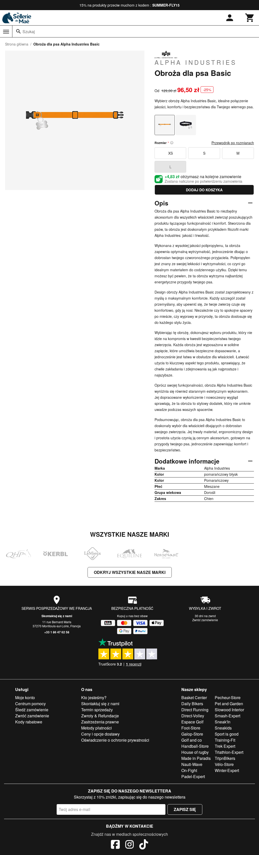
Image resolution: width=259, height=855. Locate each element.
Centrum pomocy (30, 703)
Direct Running (194, 710)
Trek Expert (225, 746)
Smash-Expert (227, 716)
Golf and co (191, 740)
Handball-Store (195, 746)
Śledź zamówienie (31, 710)
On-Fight (189, 770)
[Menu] (6, 32)
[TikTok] (144, 845)
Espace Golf (192, 722)
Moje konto (25, 697)
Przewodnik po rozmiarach (232, 142)
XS (170, 153)
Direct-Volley (192, 716)
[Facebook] (115, 845)
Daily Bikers (192, 703)
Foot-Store (190, 728)
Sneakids (223, 728)
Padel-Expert (193, 776)
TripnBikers (225, 758)
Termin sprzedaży (97, 710)
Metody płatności (96, 728)
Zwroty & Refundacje (100, 716)
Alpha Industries (196, 62)
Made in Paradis (196, 758)
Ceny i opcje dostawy (100, 734)
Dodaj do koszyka (204, 189)
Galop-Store (192, 734)
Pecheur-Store (228, 697)
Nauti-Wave (191, 764)
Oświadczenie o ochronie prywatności (115, 740)
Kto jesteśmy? (93, 697)
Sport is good (227, 734)
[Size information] (172, 142)
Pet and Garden (229, 703)
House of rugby (195, 752)
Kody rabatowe (28, 722)
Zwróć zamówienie (205, 620)
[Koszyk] (250, 18)
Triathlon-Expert (229, 752)
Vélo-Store (224, 764)
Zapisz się (185, 809)
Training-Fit (225, 740)
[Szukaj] (18, 31)
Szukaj (29, 31)
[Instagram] (129, 845)
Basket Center (194, 697)
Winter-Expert (227, 770)
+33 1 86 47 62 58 (56, 632)
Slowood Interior (229, 710)
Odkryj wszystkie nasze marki (129, 572)
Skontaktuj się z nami (56, 616)
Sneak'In (222, 722)
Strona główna (16, 44)
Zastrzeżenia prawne (100, 722)
